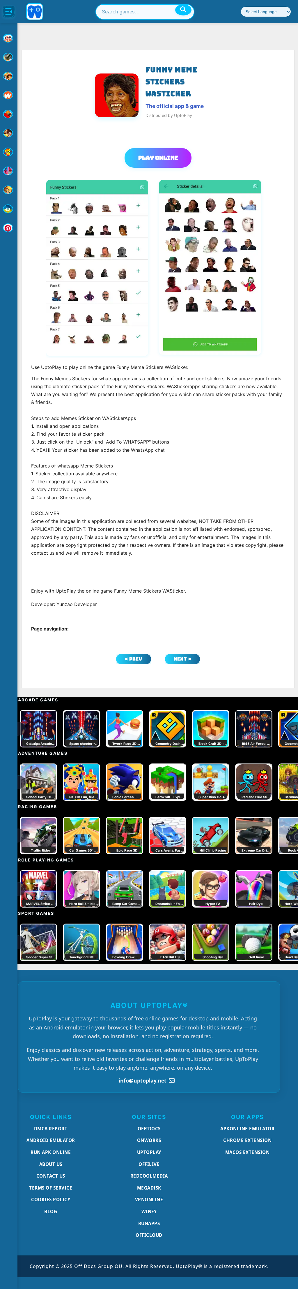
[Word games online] (8, 209)
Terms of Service (50, 1188)
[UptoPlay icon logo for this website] (8, 38)
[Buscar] (183, 9)
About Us (50, 1164)
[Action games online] (8, 57)
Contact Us (50, 1176)
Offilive (149, 1164)
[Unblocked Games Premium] (8, 228)
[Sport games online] (8, 171)
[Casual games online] (8, 114)
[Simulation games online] (8, 152)
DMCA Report (51, 1129)
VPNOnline (149, 1199)
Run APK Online (51, 1152)
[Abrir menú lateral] (9, 11)
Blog (50, 1211)
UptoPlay (149, 1152)
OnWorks (149, 1140)
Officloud (149, 1235)
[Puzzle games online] (8, 133)
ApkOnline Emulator (247, 1129)
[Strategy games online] (8, 190)
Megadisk (149, 1188)
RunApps (149, 1223)
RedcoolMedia (149, 1176)
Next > (182, 659)
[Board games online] (8, 95)
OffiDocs (149, 1129)
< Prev (133, 659)
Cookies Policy (50, 1199)
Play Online (158, 158)
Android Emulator (50, 1140)
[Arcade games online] (8, 76)
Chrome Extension (247, 1140)
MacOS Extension (247, 1152)
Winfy (149, 1211)
